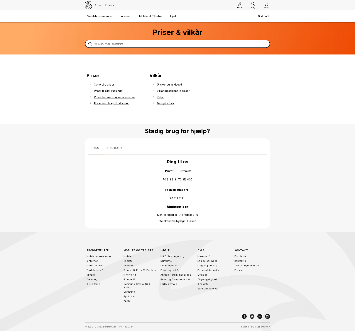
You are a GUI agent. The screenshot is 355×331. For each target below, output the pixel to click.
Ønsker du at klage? (169, 84)
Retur (160, 97)
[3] (88, 5)
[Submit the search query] (90, 44)
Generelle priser (104, 84)
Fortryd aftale (165, 103)
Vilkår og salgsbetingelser (173, 91)
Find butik (264, 16)
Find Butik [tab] (114, 147)
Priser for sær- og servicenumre (114, 97)
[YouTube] (252, 316)
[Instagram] (267, 316)
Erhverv (109, 5)
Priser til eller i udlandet (109, 91)
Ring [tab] (96, 147)
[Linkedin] (259, 316)
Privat (98, 5)
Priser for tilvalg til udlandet (111, 103)
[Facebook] (244, 316)
